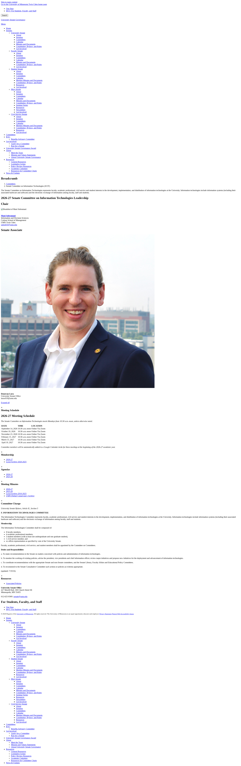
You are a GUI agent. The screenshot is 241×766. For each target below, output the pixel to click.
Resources (20, 675)
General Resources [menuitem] (18, 162)
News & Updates (13, 763)
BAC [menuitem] (8, 137)
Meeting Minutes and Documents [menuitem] (29, 80)
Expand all (5, 403)
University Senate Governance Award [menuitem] (21, 148)
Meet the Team (17, 742)
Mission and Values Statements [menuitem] (23, 155)
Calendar (19, 632)
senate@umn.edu (20, 596)
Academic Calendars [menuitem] (19, 169)
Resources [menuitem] (20, 85)
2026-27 (9, 459)
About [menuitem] (18, 35)
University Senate (18, 622)
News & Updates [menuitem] (13, 173)
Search (4, 15)
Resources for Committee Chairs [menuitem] (24, 171)
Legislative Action (18, 754)
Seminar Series (22, 695)
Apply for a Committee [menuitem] (20, 144)
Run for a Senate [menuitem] (17, 146)
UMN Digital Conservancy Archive (20, 496)
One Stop (10, 9)
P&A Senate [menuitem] (16, 89)
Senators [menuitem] (19, 37)
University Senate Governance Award (21, 738)
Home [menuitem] (8, 28)
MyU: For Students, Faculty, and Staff (21, 11)
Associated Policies (13, 583)
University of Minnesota (25, 614)
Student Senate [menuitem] (17, 69)
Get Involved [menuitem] (21, 49)
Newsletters (20, 699)
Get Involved (21, 638)
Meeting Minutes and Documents (29, 670)
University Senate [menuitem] (18, 33)
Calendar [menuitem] (19, 42)
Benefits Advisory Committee (23, 729)
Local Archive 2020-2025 (16, 462)
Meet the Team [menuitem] (17, 153)
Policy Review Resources (21, 756)
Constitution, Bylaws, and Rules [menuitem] (29, 46)
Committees (10, 184)
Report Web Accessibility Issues (123, 614)
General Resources (18, 751)
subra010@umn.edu (9, 225)
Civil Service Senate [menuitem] (19, 114)
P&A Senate (16, 679)
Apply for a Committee (20, 733)
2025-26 (9, 477)
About (18, 625)
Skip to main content (9, 2)
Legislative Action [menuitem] (18, 164)
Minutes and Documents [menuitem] (25, 44)
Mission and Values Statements (23, 745)
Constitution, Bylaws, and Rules (29, 636)
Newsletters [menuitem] (20, 110)
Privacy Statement (105, 614)
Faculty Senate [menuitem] (17, 51)
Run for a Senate (17, 736)
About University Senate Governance (26, 747)
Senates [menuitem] (9, 31)
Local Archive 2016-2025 (16, 494)
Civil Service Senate (19, 704)
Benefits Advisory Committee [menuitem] (23, 139)
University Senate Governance (13, 20)
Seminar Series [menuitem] (22, 105)
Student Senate (17, 659)
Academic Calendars (19, 758)
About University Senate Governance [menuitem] (26, 157)
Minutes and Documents (25, 634)
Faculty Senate (17, 641)
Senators (19, 627)
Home (8, 618)
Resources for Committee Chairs (24, 760)
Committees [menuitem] (20, 40)
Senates (9, 620)
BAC (8, 727)
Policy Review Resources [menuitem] (21, 166)
